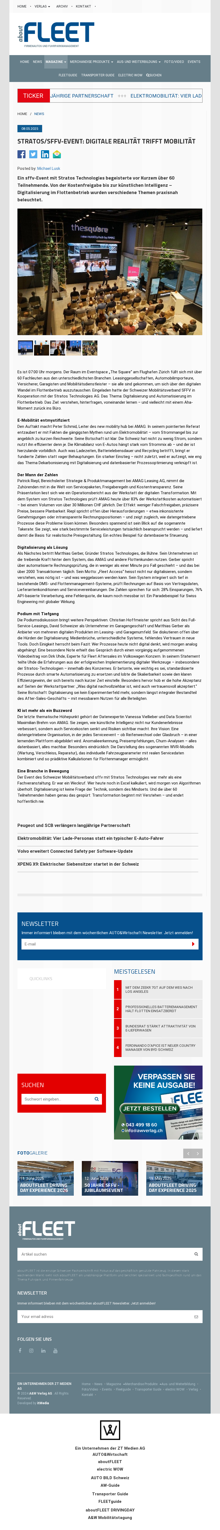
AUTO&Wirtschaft (110, 1454)
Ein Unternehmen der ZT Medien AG (110, 1448)
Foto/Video (91, 1389)
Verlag (195, 1389)
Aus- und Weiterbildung (180, 1384)
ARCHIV (62, 6)
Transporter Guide (149, 1389)
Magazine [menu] (114, 1384)
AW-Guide (110, 1485)
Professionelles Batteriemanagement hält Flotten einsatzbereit (161, 1009)
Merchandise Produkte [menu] (141, 1384)
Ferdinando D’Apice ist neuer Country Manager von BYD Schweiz (160, 1048)
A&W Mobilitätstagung (110, 1517)
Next (198, 1153)
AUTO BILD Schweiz (110, 1477)
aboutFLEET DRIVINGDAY (110, 1510)
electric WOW (176, 1389)
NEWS (39, 114)
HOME (22, 6)
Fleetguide (125, 1389)
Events (108, 1389)
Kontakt (89, 1395)
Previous (188, 1153)
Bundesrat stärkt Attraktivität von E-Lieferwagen (161, 1028)
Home (87, 1384)
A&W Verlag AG (41, 1393)
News (99, 1384)
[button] (56, 62)
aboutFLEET (110, 1461)
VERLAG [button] (41, 6)
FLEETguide (110, 1501)
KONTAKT (84, 6)
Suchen (155, 75)
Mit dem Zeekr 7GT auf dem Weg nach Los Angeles (159, 990)
